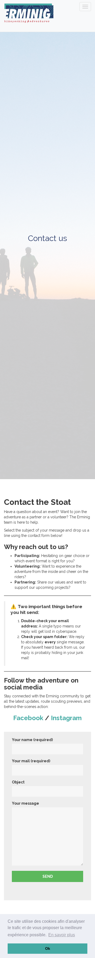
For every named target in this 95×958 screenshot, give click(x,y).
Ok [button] (47, 948)
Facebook (28, 718)
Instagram (66, 718)
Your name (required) (32, 740)
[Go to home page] (28, 13)
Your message (25, 803)
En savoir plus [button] (61, 935)
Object (18, 782)
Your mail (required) (31, 761)
